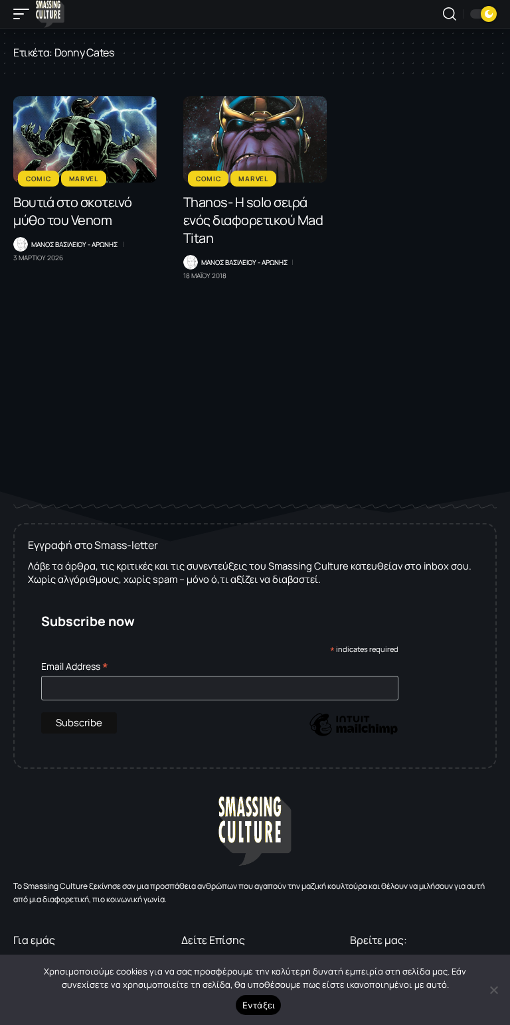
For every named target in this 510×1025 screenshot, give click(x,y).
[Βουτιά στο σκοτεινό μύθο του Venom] (85, 139)
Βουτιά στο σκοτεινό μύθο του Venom (72, 211)
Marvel (83, 178)
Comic (38, 178)
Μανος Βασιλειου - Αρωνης (74, 244)
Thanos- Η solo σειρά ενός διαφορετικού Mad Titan (253, 220)
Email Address (74, 666)
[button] (24, 14)
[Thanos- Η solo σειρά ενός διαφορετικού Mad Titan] (255, 139)
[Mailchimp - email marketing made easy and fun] (353, 734)
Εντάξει (258, 1005)
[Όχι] (493, 989)
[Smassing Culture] (50, 14)
